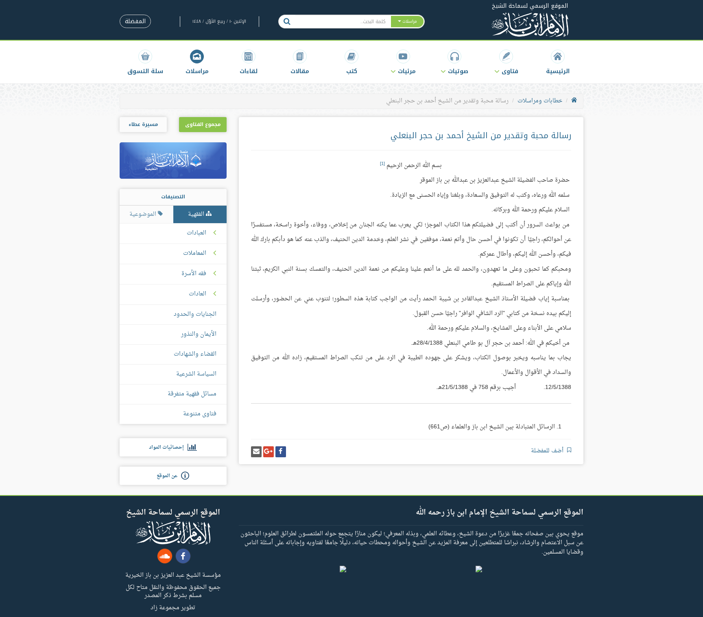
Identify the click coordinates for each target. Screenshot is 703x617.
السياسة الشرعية (196, 374)
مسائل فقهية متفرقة (192, 394)
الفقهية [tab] (197, 214)
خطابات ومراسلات (539, 101)
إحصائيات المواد (168, 447)
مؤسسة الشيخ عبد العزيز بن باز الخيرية (173, 575)
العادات (197, 294)
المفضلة (135, 21)
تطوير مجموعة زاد (173, 607)
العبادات (196, 233)
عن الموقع (169, 475)
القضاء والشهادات (195, 354)
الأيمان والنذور (198, 334)
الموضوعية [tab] (143, 214)
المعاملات (194, 254)
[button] (506, 62)
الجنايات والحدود (195, 314)
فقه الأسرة (193, 274)
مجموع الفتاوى (203, 124)
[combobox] (343, 21)
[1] (382, 164)
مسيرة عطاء (143, 124)
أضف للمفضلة (548, 450)
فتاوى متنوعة (199, 413)
